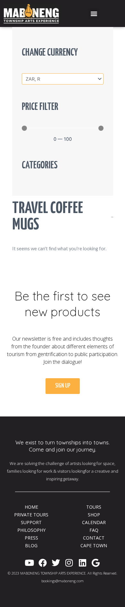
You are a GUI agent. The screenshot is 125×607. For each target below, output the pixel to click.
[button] (93, 13)
